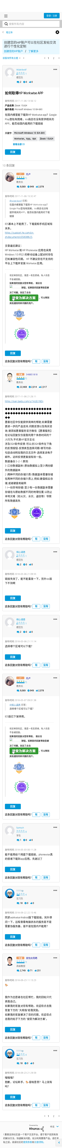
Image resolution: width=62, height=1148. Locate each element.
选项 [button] (57, 32)
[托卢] (9, 177)
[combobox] (31, 24)
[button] (55, 69)
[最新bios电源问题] (20, 58)
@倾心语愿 (15, 704)
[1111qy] (9, 893)
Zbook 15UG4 (46, 138)
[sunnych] (9, 830)
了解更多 (33, 51)
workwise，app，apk (25, 138)
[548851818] (9, 377)
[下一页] (59, 58)
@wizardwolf (16, 200)
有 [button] (36, 361)
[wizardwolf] (9, 72)
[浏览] (5, 16)
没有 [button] (45, 361)
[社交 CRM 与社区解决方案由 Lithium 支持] (36, 1127)
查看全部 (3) (19, 144)
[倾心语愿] (9, 555)
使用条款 (27, 1142)
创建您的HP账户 (13, 51)
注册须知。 (39, 1142)
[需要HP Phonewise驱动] (23, 58)
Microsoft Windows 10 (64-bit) (29, 132)
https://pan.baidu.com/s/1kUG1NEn (24, 401)
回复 (13, 152)
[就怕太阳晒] (9, 961)
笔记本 (9, 32)
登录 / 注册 (51, 15)
